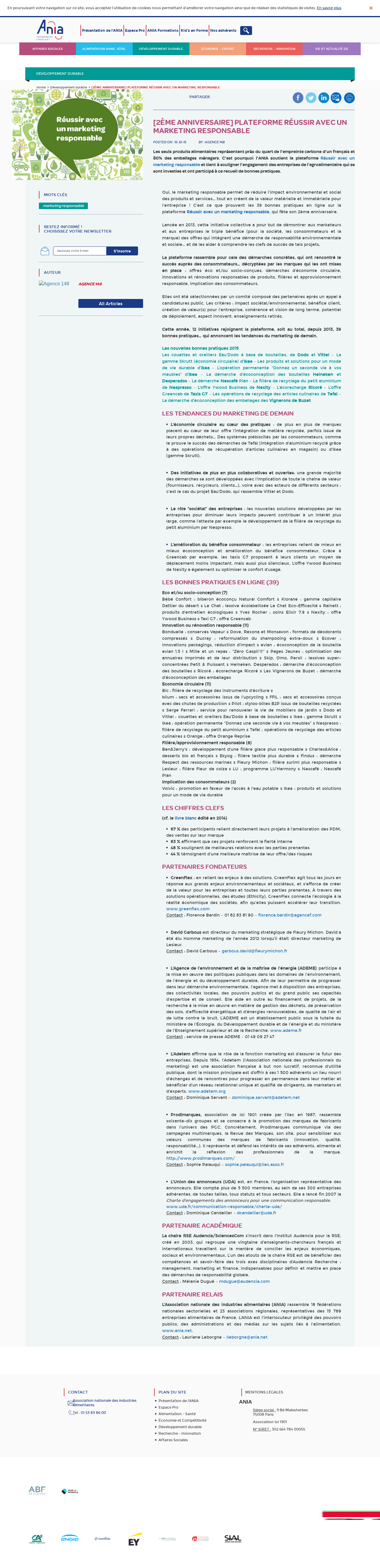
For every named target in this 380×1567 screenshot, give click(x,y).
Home (41, 87)
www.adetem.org (207, 1091)
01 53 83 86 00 (93, 1413)
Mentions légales (264, 1392)
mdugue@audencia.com (244, 1281)
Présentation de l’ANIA (102, 30)
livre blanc (186, 818)
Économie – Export (217, 49)
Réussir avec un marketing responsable (228, 211)
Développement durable (161, 49)
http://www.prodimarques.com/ (200, 1158)
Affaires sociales (47, 49)
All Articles (111, 303)
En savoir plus (329, 8)
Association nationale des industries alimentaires (105, 1403)
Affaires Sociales (173, 1440)
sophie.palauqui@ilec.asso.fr (254, 1164)
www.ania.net (177, 1330)
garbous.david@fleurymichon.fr (254, 951)
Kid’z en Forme (194, 30)
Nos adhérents (223, 30)
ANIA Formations (162, 30)
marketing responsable (63, 205)
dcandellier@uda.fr (256, 1213)
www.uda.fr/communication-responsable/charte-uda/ (224, 1206)
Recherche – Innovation (274, 49)
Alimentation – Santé (177, 1414)
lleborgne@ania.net (247, 1337)
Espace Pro (135, 30)
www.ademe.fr (286, 1030)
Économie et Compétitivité (182, 1420)
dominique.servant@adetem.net (266, 1097)
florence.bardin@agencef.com (290, 915)
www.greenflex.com (188, 908)
